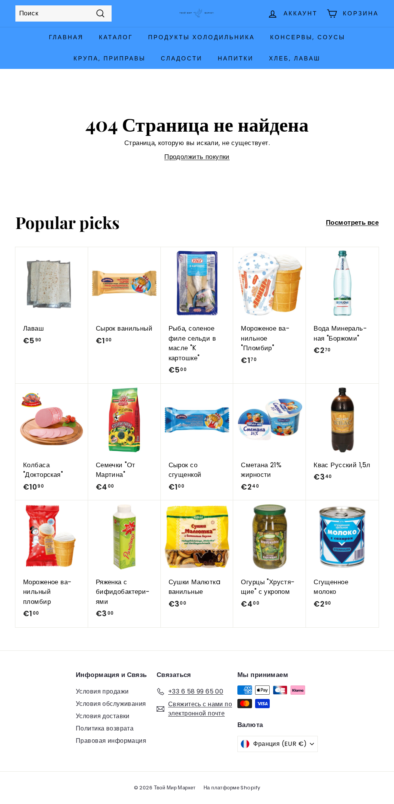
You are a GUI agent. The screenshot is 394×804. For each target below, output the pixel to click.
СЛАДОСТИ (181, 58)
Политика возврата (105, 728)
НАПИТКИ (236, 58)
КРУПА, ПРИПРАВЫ (109, 58)
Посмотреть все (352, 222)
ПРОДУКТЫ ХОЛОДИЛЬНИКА (201, 37)
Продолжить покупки (197, 156)
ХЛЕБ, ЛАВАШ (295, 58)
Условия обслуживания (111, 703)
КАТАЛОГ (116, 37)
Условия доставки (103, 716)
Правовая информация (111, 740)
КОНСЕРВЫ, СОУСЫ (307, 37)
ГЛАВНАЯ (66, 37)
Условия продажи (102, 691)
